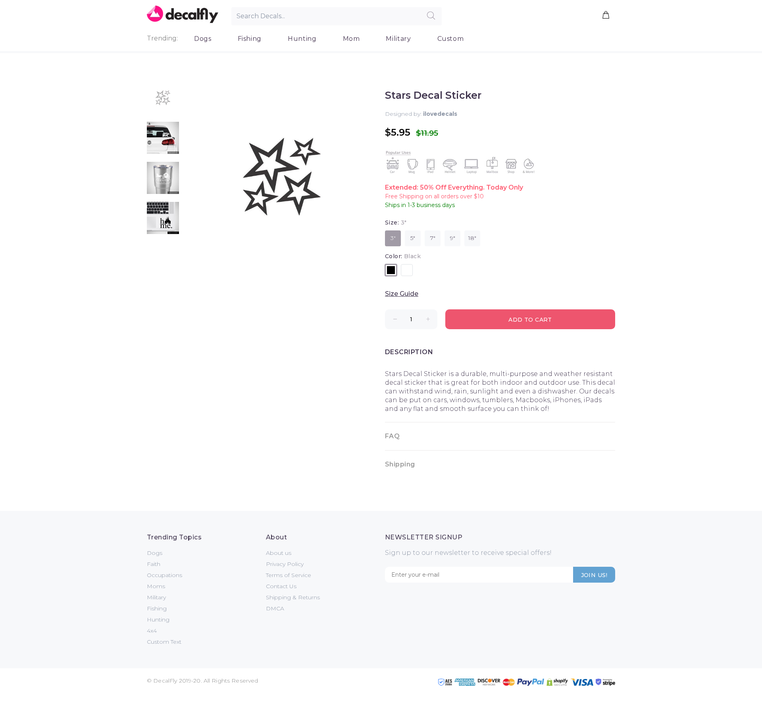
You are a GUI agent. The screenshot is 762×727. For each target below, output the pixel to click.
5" (412, 238)
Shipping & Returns (293, 597)
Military (398, 38)
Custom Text (164, 641)
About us (278, 552)
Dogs (203, 38)
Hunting (302, 38)
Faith (153, 564)
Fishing (250, 38)
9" (452, 238)
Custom (450, 38)
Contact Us (281, 586)
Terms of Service (288, 575)
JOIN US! (594, 575)
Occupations (164, 575)
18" (472, 238)
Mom (351, 38)
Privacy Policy (285, 564)
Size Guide (401, 293)
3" (393, 238)
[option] (163, 102)
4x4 (152, 630)
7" (432, 238)
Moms (156, 586)
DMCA (275, 608)
